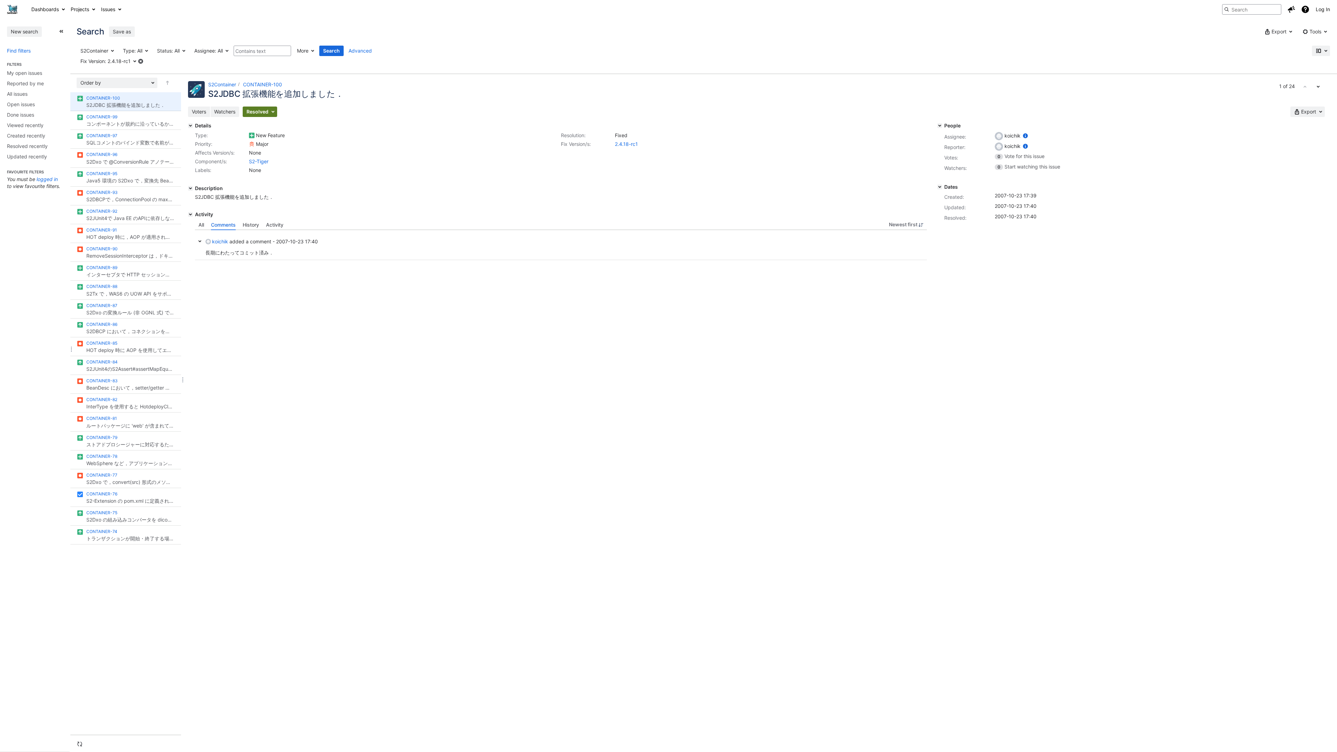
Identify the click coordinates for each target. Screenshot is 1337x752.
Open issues (21, 104)
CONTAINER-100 (262, 84)
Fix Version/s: (576, 144)
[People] (939, 125)
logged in (47, 179)
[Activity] (190, 214)
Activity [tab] (274, 225)
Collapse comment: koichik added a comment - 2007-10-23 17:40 (200, 241)
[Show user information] (1025, 136)
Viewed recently (25, 125)
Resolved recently (27, 146)
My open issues (24, 73)
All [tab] (201, 225)
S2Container (222, 84)
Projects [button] (80, 9)
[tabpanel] (561, 245)
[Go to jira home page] (12, 9)
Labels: (203, 170)
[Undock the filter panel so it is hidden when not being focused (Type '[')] (61, 31)
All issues (17, 94)
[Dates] (939, 187)
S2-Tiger (258, 161)
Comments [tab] (223, 225)
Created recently (26, 136)
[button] (1291, 9)
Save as (122, 31)
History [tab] (251, 225)
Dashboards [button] (45, 9)
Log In (1323, 9)
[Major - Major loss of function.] (252, 144)
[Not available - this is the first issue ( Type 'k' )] (1305, 86)
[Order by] (167, 83)
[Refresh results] (79, 744)
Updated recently (27, 156)
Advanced (360, 51)
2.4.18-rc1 (626, 144)
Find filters (19, 51)
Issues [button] (108, 9)
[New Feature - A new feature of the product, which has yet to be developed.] (252, 135)
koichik (220, 241)
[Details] (190, 125)
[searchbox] (1251, 9)
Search (331, 51)
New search (24, 31)
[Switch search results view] (1321, 51)
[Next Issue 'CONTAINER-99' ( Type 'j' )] (1318, 86)
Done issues (20, 115)
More (302, 51)
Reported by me (25, 83)
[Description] (190, 188)
